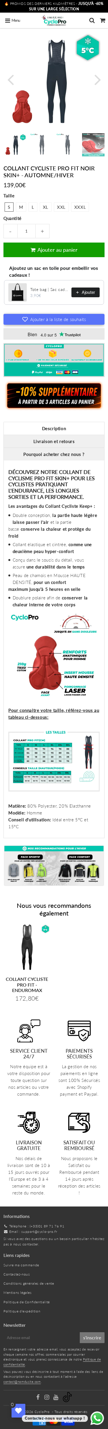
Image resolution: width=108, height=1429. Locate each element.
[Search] (92, 20)
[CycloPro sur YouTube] (56, 1398)
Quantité (12, 218)
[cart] (103, 20)
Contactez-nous (16, 1274)
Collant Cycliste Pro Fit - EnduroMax (27, 984)
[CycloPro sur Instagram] (47, 1398)
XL (45, 207)
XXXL (80, 207)
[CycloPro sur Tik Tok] (67, 1401)
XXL (61, 207)
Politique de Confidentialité (26, 1302)
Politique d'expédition (21, 1311)
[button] (54, 319)
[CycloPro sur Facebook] (38, 1398)
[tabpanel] (15, 145)
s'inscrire (92, 1337)
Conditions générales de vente (28, 1283)
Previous (10, 79)
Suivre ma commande (21, 1265)
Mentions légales (17, 1292)
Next (98, 79)
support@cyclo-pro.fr (39, 1231)
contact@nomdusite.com (22, 1381)
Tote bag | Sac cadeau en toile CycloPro (49, 289)
